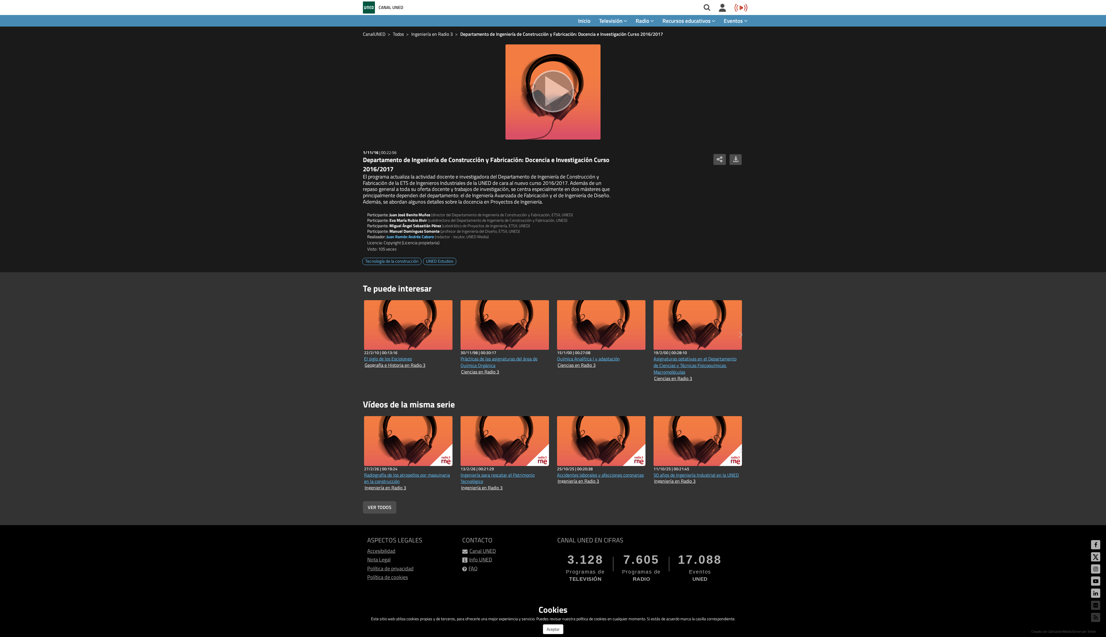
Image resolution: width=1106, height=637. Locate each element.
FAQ (473, 568)
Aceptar (553, 629)
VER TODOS (379, 507)
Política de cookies (387, 577)
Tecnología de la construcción (391, 261)
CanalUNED (374, 34)
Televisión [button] (611, 20)
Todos (398, 34)
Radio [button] (643, 20)
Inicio (584, 20)
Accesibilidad (381, 551)
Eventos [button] (734, 20)
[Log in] (722, 8)
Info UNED (480, 559)
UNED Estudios (439, 261)
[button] (741, 334)
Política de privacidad (390, 568)
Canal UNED (482, 551)
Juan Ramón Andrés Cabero (410, 237)
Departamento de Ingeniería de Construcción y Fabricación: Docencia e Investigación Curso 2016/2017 (561, 34)
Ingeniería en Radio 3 (432, 34)
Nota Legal (379, 559)
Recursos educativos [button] (687, 20)
